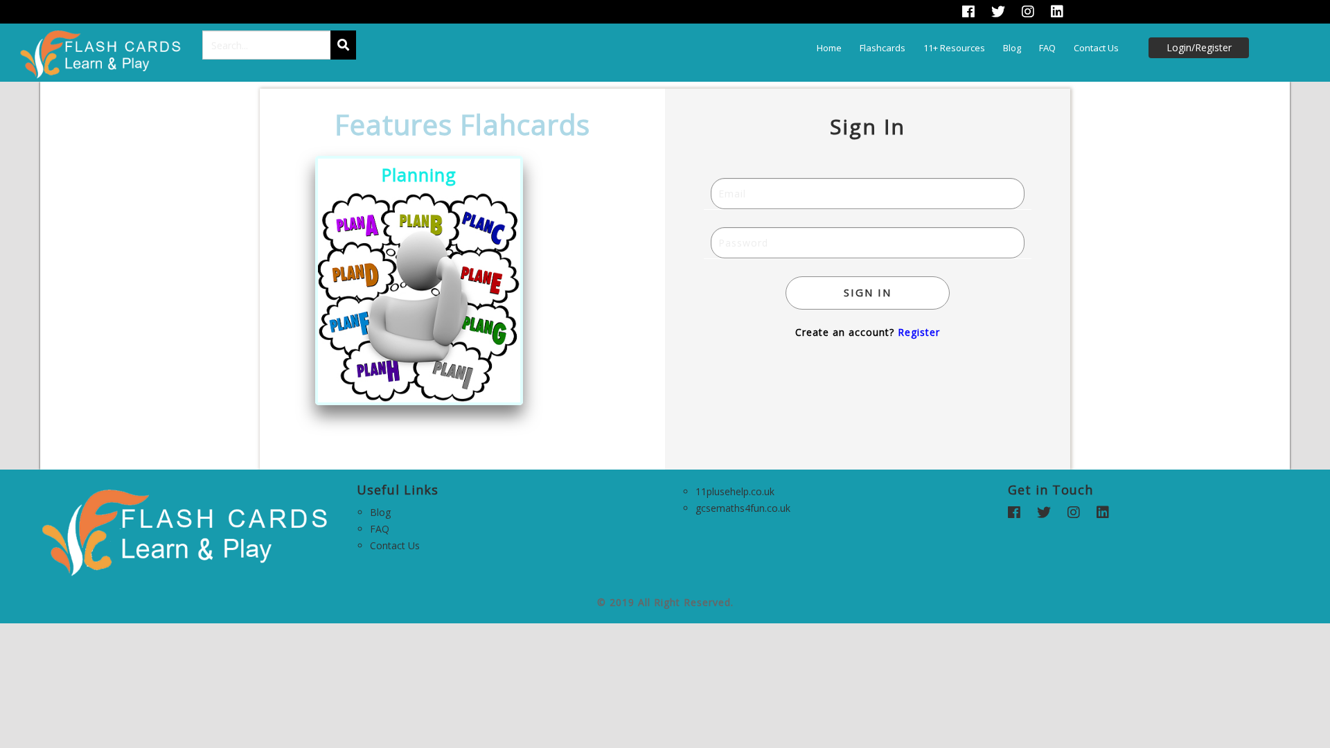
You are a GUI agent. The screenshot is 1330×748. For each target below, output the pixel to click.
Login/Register (1199, 47)
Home (829, 48)
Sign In (868, 292)
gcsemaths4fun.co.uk (742, 508)
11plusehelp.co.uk (734, 491)
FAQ (1047, 48)
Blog (1012, 48)
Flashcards (882, 48)
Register (919, 332)
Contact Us (1096, 48)
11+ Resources (954, 48)
